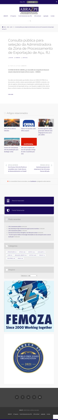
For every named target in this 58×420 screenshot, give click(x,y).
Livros (10, 255)
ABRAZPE (6, 16)
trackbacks (33, 181)
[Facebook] (23, 397)
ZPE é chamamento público (14, 230)
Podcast (42, 255)
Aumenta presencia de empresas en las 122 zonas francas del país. (42, 168)
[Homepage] (29, 10)
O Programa (13, 16)
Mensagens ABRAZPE (21, 255)
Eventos (31, 252)
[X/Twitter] (17, 397)
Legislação (45, 16)
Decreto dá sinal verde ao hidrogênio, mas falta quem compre (23, 232)
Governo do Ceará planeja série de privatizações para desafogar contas (11, 149)
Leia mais (12, 94)
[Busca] (29, 19)
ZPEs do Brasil (37, 16)
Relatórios (11, 258)
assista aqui (31, 2)
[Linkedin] (28, 397)
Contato (52, 16)
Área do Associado (18, 200)
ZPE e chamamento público (14, 226)
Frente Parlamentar (18, 210)
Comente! (17, 57)
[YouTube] (40, 397)
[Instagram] (34, 397)
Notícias (25, 57)
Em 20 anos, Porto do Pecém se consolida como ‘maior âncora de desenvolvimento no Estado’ (17, 168)
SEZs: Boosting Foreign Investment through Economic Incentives (23, 228)
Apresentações (12, 252)
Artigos (22, 252)
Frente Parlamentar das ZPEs (25, 16)
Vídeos (20, 258)
